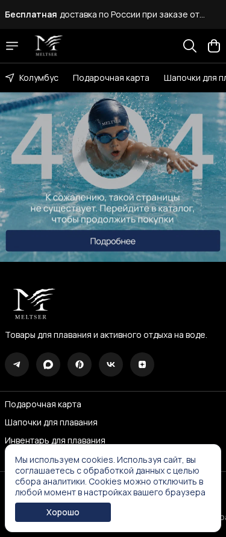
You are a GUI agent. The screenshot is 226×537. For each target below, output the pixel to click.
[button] (17, 364)
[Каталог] (12, 46)
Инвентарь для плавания (55, 440)
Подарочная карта (111, 77)
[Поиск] (190, 46)
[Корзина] (214, 46)
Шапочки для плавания (51, 422)
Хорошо (63, 512)
